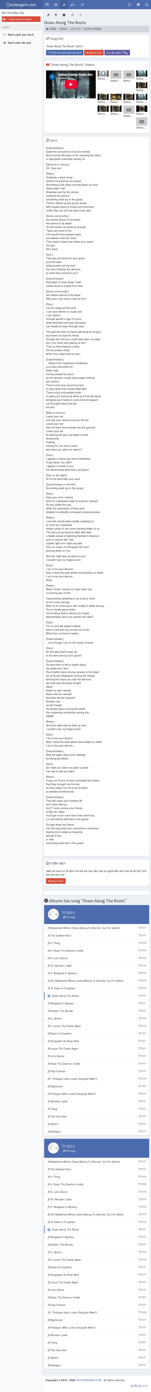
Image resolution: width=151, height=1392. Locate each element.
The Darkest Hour (98, 935)
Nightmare (98, 1086)
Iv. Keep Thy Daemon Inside (98, 950)
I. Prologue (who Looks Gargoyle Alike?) (98, 1079)
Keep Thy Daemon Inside (98, 1063)
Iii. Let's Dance (98, 958)
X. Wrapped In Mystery (98, 973)
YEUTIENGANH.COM (89, 1380)
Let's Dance (98, 1056)
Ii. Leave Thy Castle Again (98, 1026)
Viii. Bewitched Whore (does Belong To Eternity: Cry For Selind (98, 980)
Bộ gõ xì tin (140, 1385)
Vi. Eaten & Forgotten (98, 988)
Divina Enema (92, 29)
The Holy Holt (98, 1116)
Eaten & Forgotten (98, 1033)
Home (52, 29)
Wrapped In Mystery (98, 1003)
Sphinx (98, 1124)
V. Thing (98, 943)
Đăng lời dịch (95, 52)
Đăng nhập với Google (20, 19)
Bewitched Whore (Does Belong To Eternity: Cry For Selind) (98, 928)
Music (63, 29)
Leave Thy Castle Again (98, 1048)
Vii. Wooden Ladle (98, 965)
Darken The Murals (98, 1011)
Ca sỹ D (75, 29)
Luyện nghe (118, 53)
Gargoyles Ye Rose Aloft (98, 1041)
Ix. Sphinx (98, 1018)
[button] (47, 4)
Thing (98, 1109)
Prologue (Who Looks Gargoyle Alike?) (98, 1094)
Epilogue (98, 1131)
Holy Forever (98, 1071)
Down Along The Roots (65, 22)
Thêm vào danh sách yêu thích (65, 52)
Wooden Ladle (98, 1101)
